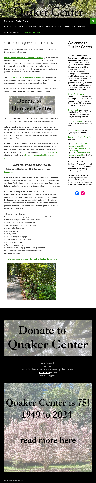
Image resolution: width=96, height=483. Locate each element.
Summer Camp (31, 26)
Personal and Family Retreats (49, 26)
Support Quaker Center (33, 32)
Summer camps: (74, 130)
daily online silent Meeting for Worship (77, 145)
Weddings (81, 26)
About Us (7, 26)
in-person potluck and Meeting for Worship (79, 154)
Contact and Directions (12, 32)
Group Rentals (69, 26)
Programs (18, 26)
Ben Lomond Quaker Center (16, 21)
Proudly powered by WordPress (13, 480)
